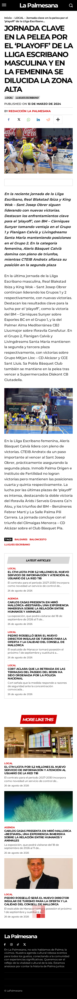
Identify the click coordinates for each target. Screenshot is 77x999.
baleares (21, 539)
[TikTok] (18, 944)
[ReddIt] (48, 119)
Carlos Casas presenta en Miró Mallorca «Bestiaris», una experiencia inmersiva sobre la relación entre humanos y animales (38, 606)
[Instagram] (11, 944)
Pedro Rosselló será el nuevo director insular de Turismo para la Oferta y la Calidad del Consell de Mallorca (37, 640)
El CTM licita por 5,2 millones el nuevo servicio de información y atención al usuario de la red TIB (38, 575)
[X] (18, 119)
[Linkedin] (38, 119)
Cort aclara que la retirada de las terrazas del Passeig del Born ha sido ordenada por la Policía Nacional (36, 673)
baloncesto (38, 539)
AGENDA (13, 598)
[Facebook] (8, 119)
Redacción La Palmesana (30, 111)
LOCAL (19, 17)
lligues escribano (17, 544)
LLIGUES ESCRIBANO (27, 97)
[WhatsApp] (28, 119)
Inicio (8, 17)
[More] (57, 119)
